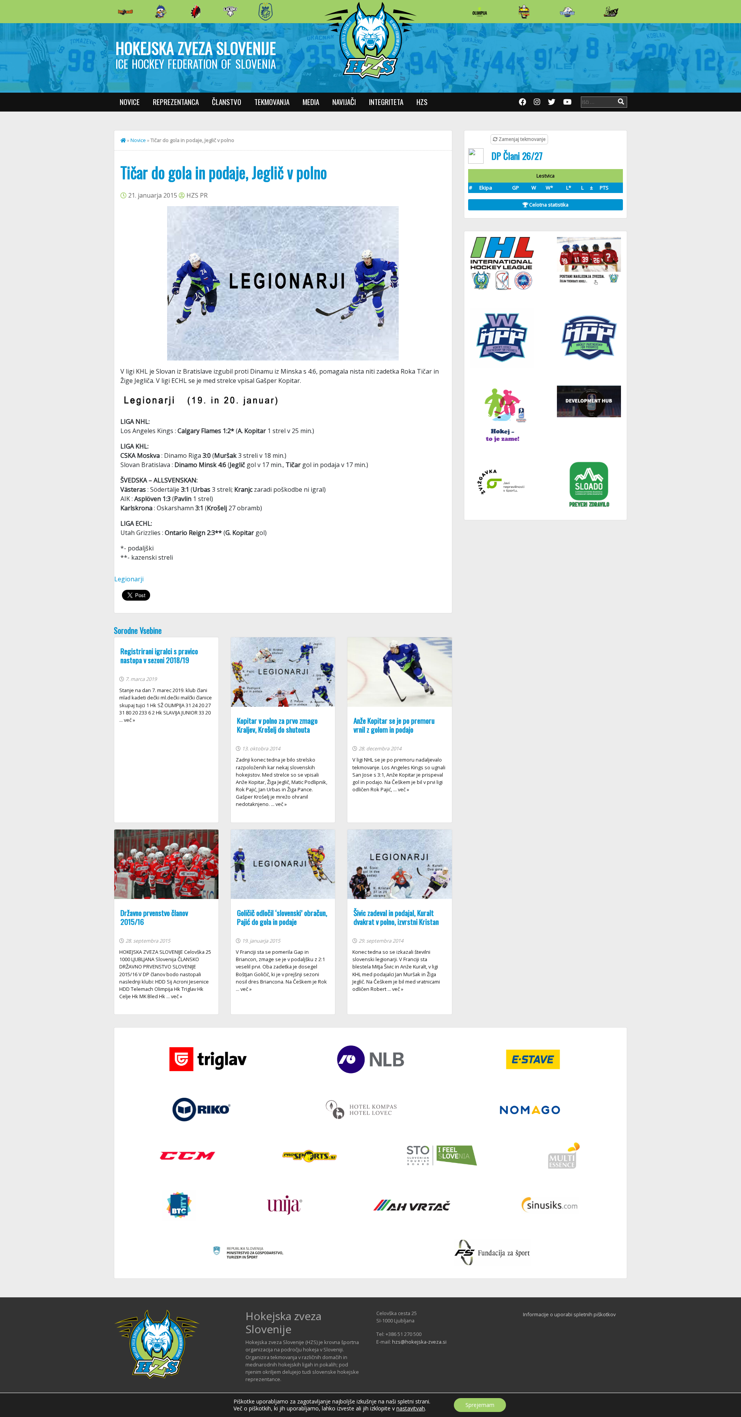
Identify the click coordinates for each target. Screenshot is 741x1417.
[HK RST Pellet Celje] (265, 11)
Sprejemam (479, 1405)
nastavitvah (410, 1408)
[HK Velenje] (611, 11)
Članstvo (226, 101)
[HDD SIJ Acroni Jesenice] (195, 11)
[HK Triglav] (567, 11)
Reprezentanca (176, 101)
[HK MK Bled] (160, 11)
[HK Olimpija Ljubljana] (479, 11)
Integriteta (386, 101)
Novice (130, 101)
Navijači (344, 101)
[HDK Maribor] (230, 11)
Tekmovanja (271, 101)
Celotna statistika (548, 204)
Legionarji (129, 579)
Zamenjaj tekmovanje (521, 139)
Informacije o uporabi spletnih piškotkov (569, 1314)
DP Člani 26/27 (517, 156)
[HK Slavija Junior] (523, 11)
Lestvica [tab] (545, 175)
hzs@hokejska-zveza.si (419, 1341)
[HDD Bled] (125, 11)
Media (311, 101)
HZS (422, 101)
